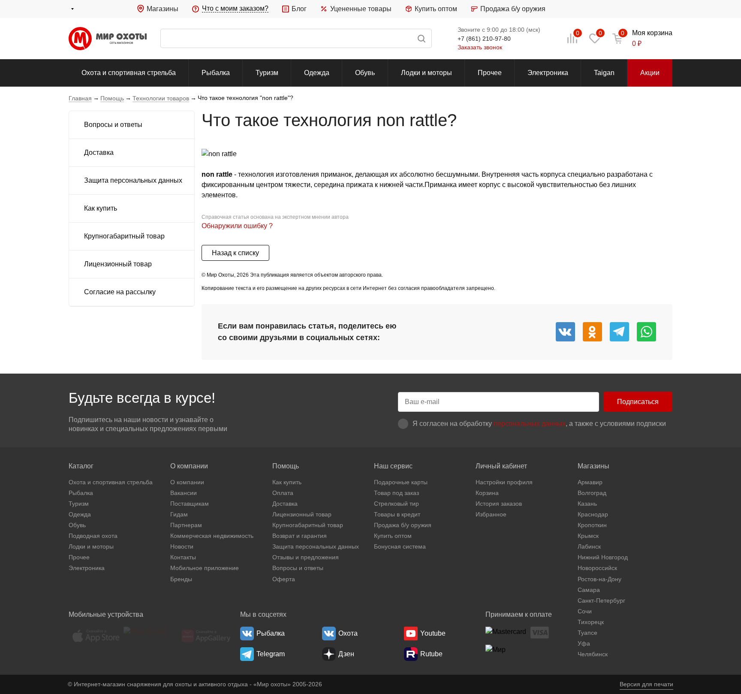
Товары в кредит (397, 514)
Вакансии (183, 492)
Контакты (183, 557)
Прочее (490, 72)
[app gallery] (205, 636)
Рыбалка (216, 72)
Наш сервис (393, 466)
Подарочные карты (401, 482)
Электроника (547, 72)
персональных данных (530, 423)
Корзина (487, 492)
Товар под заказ (396, 492)
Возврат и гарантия (299, 535)
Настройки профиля (504, 482)
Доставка (99, 152)
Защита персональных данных (133, 180)
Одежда (316, 72)
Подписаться (638, 401)
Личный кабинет (501, 466)
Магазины (162, 8)
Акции (650, 72)
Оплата (282, 492)
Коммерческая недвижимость (211, 535)
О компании (189, 466)
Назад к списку (235, 252)
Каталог (81, 466)
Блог (299, 8)
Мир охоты (108, 39)
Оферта (283, 579)
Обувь (365, 72)
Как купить (100, 208)
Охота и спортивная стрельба (128, 72)
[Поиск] (296, 38)
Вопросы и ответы (113, 124)
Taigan (604, 72)
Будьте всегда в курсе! (142, 398)
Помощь (285, 466)
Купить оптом (436, 8)
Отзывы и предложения (305, 557)
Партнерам (186, 525)
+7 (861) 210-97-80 (484, 38)
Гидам (179, 514)
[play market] (151, 636)
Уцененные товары (360, 8)
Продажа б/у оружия (512, 8)
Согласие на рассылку (120, 292)
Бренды (181, 579)
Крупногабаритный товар (124, 236)
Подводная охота (93, 535)
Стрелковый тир (396, 503)
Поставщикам (189, 503)
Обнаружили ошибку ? (237, 225)
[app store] (96, 636)
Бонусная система (400, 546)
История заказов (499, 503)
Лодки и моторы (426, 72)
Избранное (491, 514)
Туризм (267, 72)
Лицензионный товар (118, 264)
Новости (181, 546)
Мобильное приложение (204, 567)
